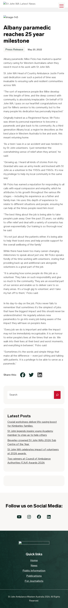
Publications (34, 575)
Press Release (14, 49)
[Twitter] (31, 374)
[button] (19, 517)
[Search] (57, 395)
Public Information (34, 570)
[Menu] (61, 5)
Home (34, 560)
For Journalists (34, 580)
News (34, 565)
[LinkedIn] (39, 374)
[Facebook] (22, 374)
